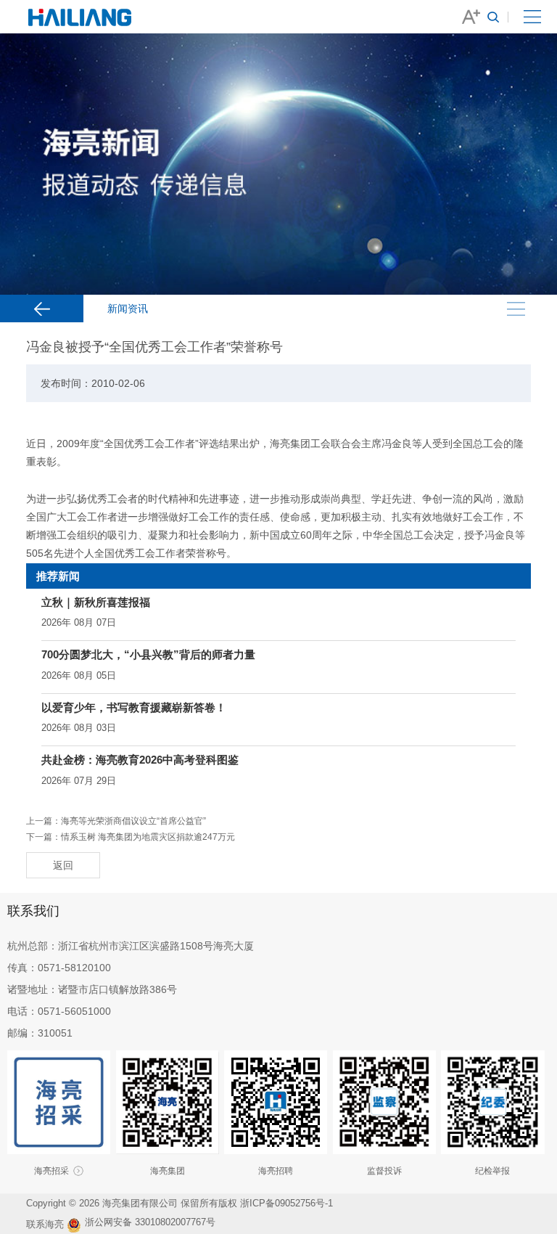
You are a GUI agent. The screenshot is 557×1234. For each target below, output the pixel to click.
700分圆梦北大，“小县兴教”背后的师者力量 (148, 654)
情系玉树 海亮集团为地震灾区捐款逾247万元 (148, 837)
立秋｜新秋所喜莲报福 (95, 602)
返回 (63, 865)
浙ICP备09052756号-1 (288, 1203)
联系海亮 (45, 1224)
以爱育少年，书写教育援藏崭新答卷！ (133, 707)
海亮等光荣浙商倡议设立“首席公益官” (133, 821)
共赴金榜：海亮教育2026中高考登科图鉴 (140, 759)
